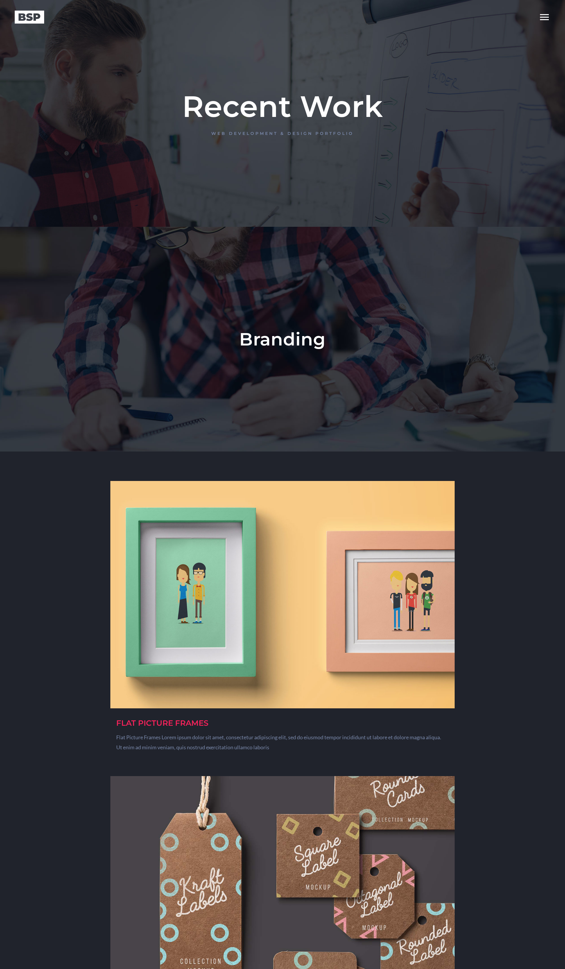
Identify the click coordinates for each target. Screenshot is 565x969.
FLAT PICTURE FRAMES (162, 723)
